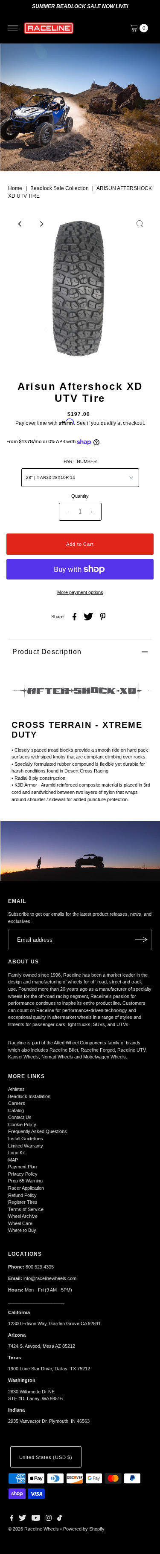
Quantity (80, 496)
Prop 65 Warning (25, 1180)
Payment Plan (22, 1166)
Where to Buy (22, 1230)
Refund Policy (22, 1195)
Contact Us (20, 1117)
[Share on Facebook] (74, 616)
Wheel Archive (23, 1216)
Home (15, 188)
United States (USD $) (46, 1457)
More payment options (80, 592)
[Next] (139, 107)
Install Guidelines (25, 1138)
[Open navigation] (13, 28)
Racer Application (26, 1188)
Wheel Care (20, 1223)
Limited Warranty (25, 1145)
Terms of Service (26, 1209)
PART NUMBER (80, 461)
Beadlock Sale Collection (59, 188)
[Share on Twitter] (88, 616)
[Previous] (20, 107)
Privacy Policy (23, 1173)
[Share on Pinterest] (102, 616)
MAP (13, 1159)
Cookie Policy (22, 1124)
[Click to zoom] (140, 223)
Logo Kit (16, 1152)
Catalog (16, 1110)
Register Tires (23, 1202)
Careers (16, 1103)
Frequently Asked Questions (37, 1131)
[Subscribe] (141, 939)
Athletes (16, 1089)
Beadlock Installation (29, 1096)
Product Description (47, 651)
